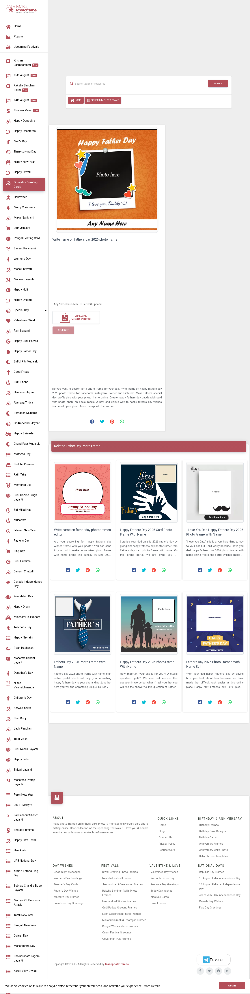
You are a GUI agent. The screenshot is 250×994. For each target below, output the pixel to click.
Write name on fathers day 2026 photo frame (84, 239)
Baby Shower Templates (213, 856)
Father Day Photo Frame (104, 100)
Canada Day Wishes (211, 901)
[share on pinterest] (112, 422)
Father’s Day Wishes (66, 890)
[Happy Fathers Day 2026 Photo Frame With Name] (148, 624)
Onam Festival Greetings (117, 932)
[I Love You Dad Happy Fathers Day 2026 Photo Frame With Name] (215, 492)
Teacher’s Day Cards (66, 884)
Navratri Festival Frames (116, 878)
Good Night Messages (67, 872)
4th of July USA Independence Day (219, 895)
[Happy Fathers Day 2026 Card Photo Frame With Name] (148, 492)
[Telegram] (213, 959)
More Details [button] (152, 986)
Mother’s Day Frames (66, 897)
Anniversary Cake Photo (213, 850)
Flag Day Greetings (210, 907)
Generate (63, 330)
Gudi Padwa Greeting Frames (119, 907)
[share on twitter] (102, 422)
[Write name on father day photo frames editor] (82, 492)
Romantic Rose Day (162, 878)
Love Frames (158, 903)
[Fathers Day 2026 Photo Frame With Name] (82, 624)
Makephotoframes (117, 964)
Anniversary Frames (211, 843)
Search (218, 83)
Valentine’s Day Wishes (164, 872)
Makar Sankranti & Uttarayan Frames (124, 920)
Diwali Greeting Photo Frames (120, 872)
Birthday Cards (208, 837)
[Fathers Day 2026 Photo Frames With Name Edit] (215, 624)
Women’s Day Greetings (68, 878)
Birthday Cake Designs (212, 831)
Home (77, 100)
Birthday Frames (209, 825)
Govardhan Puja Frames (116, 938)
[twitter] (209, 971)
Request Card (167, 850)
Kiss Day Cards (160, 897)
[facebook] (200, 971)
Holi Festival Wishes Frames (119, 901)
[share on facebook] (92, 422)
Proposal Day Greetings (165, 884)
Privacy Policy (167, 843)
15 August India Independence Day (219, 878)
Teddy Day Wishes (161, 890)
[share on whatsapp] (121, 422)
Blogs (162, 831)
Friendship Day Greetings (68, 903)
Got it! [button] (232, 985)
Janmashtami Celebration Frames (122, 884)
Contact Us (165, 837)
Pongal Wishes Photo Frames (120, 926)
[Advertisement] (149, 36)
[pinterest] (218, 971)
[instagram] (227, 971)
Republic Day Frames (211, 872)
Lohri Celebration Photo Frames (121, 913)
